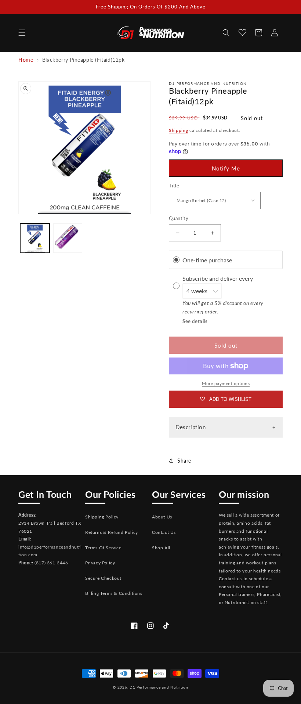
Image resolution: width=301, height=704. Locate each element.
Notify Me (226, 168)
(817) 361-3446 (51, 562)
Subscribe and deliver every (218, 278)
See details (195, 321)
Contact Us (164, 532)
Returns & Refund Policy (111, 532)
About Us (162, 517)
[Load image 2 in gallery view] (68, 238)
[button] (22, 33)
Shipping (178, 130)
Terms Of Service (103, 547)
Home (25, 60)
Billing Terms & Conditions (113, 593)
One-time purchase (207, 259)
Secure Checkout (103, 578)
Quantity (178, 218)
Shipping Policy (102, 517)
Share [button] (184, 460)
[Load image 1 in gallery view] (35, 238)
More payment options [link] (226, 383)
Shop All (161, 547)
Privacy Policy (100, 562)
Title (174, 185)
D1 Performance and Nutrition (159, 687)
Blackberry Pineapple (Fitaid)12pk (83, 60)
